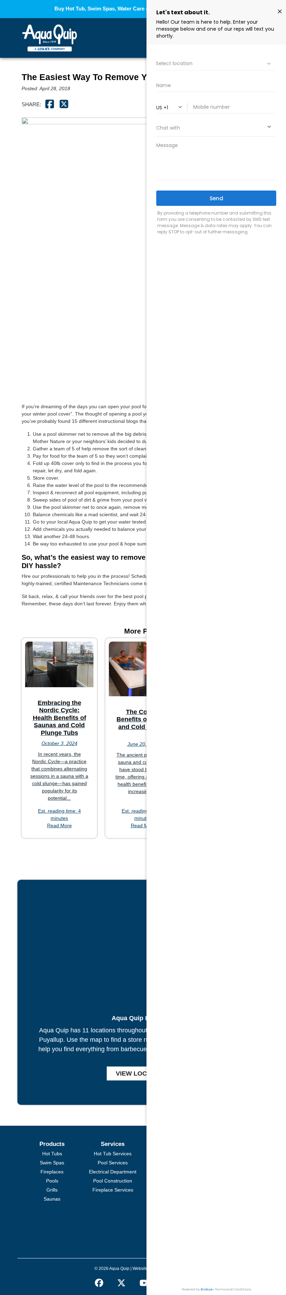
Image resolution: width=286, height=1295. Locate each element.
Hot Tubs (52, 1153)
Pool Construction (112, 1181)
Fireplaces (51, 1171)
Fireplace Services (112, 1190)
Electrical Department (112, 1171)
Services (113, 1144)
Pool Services (113, 1162)
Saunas (52, 1199)
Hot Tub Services (112, 1153)
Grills (52, 1190)
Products (52, 1144)
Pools (52, 1181)
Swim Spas (52, 1162)
